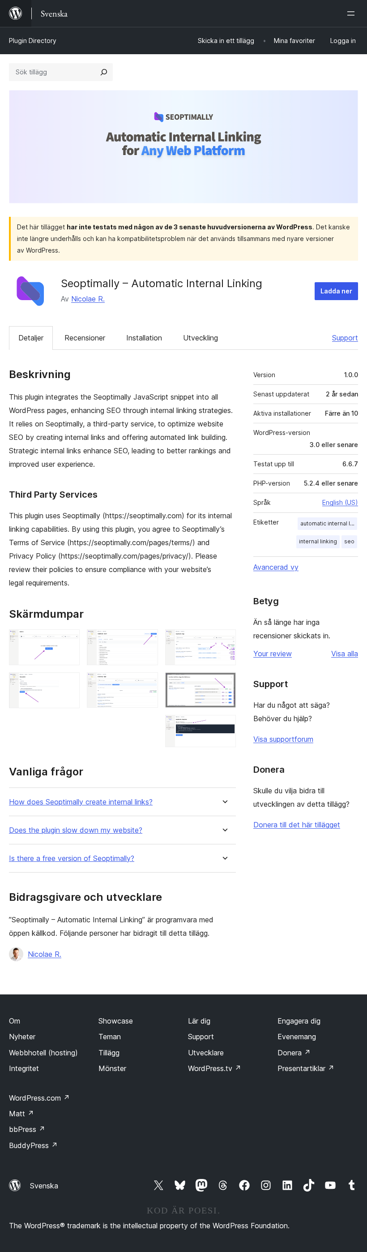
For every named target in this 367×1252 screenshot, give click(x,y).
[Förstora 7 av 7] (223, 727)
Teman (109, 1036)
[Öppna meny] (352, 13)
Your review (272, 653)
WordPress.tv (214, 1068)
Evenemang (296, 1036)
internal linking (318, 541)
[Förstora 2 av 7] (67, 684)
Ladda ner (336, 291)
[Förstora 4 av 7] (145, 684)
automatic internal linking (328, 523)
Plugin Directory (32, 40)
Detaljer (30, 337)
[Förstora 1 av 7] (67, 641)
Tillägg (108, 1052)
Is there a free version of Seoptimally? (71, 858)
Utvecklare (206, 1052)
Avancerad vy (276, 567)
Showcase (115, 1020)
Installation (144, 337)
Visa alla (344, 653)
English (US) (340, 502)
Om (14, 1020)
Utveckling (200, 337)
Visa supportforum (283, 739)
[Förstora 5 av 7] (223, 641)
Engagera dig (298, 1020)
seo (349, 541)
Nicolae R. (88, 298)
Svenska (44, 1185)
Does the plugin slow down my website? (75, 830)
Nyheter (22, 1036)
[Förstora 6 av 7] (223, 684)
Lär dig (199, 1020)
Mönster (112, 1068)
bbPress (27, 1129)
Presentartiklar (305, 1068)
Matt (21, 1113)
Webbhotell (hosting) (43, 1052)
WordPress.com (39, 1097)
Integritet (24, 1068)
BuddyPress (33, 1145)
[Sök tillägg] (104, 72)
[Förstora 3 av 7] (145, 641)
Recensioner (84, 337)
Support (345, 337)
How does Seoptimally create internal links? (81, 802)
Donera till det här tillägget (296, 824)
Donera (294, 1052)
